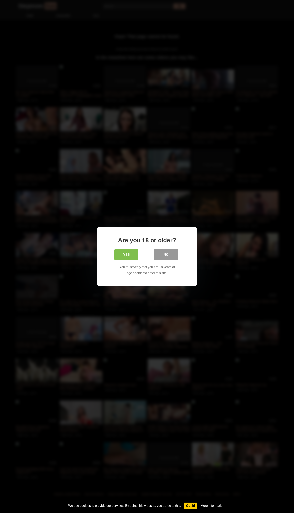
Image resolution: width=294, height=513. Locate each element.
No (166, 254)
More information (212, 505)
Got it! (190, 505)
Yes (126, 254)
